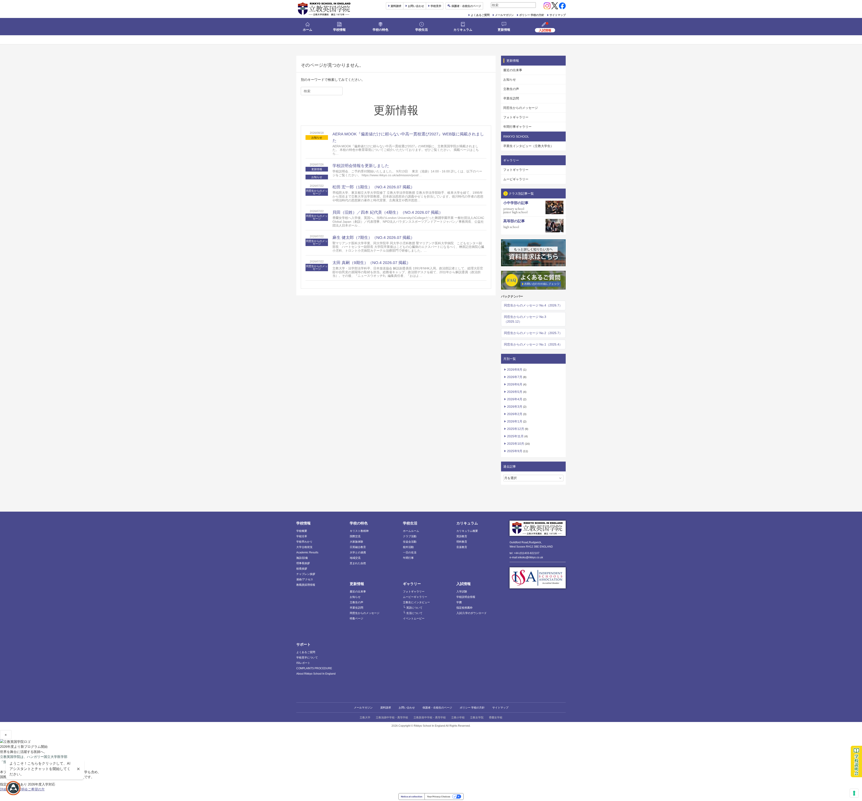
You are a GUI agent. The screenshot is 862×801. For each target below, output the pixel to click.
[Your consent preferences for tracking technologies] (854, 793)
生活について (414, 613)
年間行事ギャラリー (517, 126)
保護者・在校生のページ (437, 707)
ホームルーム (411, 531)
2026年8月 (514, 369)
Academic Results (307, 552)
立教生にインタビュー (416, 602)
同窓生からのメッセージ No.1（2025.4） (533, 344)
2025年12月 (515, 429)
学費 (459, 602)
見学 (436, 6)
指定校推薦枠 (464, 607)
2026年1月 (514, 421)
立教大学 (365, 717)
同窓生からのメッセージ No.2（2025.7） (533, 333)
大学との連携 (358, 552)
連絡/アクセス (304, 579)
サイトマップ (558, 15)
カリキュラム (462, 29)
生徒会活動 (409, 541)
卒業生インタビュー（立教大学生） (528, 146)
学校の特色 (380, 29)
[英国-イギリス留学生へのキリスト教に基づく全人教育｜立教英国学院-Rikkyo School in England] (324, 9)
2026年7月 (514, 377)
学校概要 (301, 531)
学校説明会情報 (465, 597)
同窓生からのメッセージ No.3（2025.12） (525, 319)
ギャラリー (412, 584)
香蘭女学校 (495, 717)
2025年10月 (515, 443)
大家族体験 (356, 541)
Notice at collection (411, 796)
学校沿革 (301, 536)
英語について (414, 607)
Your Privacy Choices (438, 796)
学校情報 (339, 29)
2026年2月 (514, 414)
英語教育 (461, 536)
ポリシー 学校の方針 (531, 15)
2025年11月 (515, 436)
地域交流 (355, 557)
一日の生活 (409, 552)
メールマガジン (504, 15)
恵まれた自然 (358, 563)
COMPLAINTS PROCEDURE (314, 668)
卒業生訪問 (511, 98)
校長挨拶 (301, 568)
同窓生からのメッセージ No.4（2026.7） (533, 305)
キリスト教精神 (359, 531)
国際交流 (355, 536)
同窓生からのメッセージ (317, 192)
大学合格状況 (304, 547)
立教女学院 (477, 717)
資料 (396, 6)
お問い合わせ (416, 6)
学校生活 (421, 29)
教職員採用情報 (305, 584)
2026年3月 (514, 406)
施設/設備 (302, 557)
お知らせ (316, 137)
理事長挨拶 (303, 563)
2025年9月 (514, 451)
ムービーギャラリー (415, 597)
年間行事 (408, 557)
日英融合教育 (358, 547)
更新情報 (504, 29)
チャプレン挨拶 (305, 574)
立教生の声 (511, 89)
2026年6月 (514, 384)
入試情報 (463, 584)
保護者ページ (466, 6)
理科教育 (461, 541)
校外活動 (408, 547)
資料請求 (385, 707)
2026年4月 (514, 399)
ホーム (307, 29)
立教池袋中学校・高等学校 (392, 717)
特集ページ (356, 618)
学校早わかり (304, 541)
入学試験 (461, 591)
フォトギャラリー (515, 117)
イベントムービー (413, 618)
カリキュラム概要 (467, 531)
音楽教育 (461, 547)
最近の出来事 (512, 70)
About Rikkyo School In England (316, 673)
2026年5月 (514, 392)
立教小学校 (458, 717)
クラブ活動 (409, 536)
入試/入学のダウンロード (471, 613)
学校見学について (307, 657)
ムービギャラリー (515, 179)
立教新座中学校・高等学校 (429, 717)
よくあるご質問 (480, 15)
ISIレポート (303, 663)
